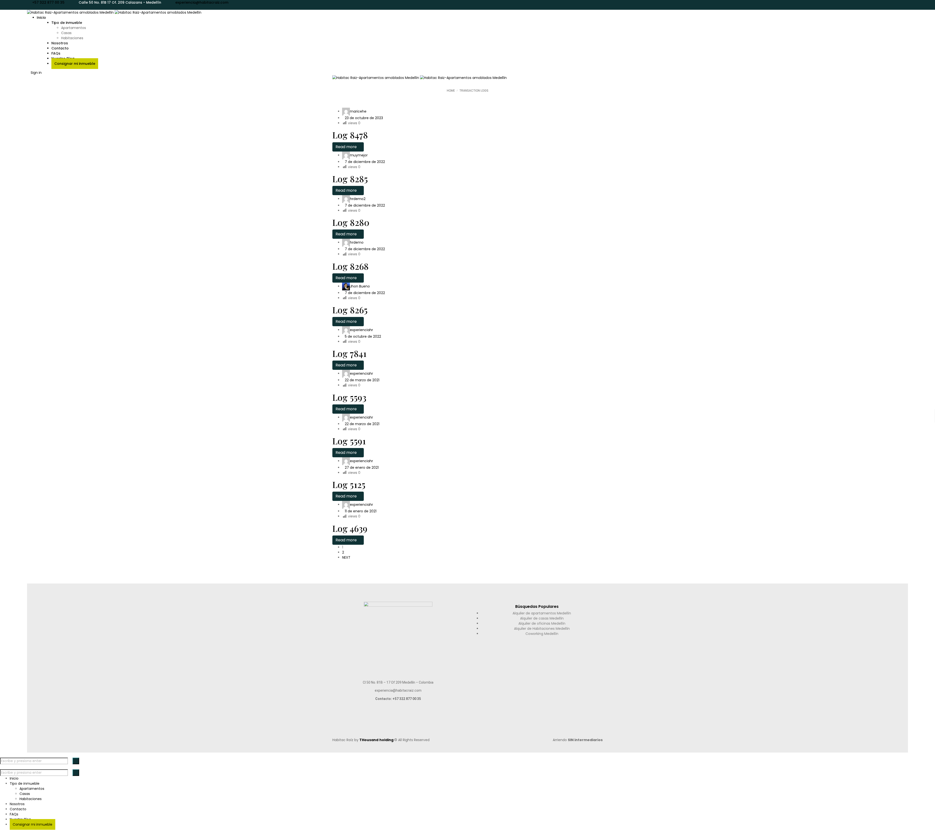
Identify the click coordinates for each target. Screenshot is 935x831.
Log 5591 (349, 441)
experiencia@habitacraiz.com (201, 2)
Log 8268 (350, 266)
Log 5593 (349, 397)
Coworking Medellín (541, 633)
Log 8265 (350, 309)
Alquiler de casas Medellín (542, 618)
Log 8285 (350, 178)
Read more (347, 147)
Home (451, 90)
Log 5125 (348, 484)
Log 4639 (349, 528)
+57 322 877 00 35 (48, 2)
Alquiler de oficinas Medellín (541, 623)
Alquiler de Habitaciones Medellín (542, 628)
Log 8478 (350, 135)
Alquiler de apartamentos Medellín (542, 613)
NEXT (346, 557)
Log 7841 (349, 353)
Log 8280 (350, 222)
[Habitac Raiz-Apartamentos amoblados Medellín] (114, 12)
